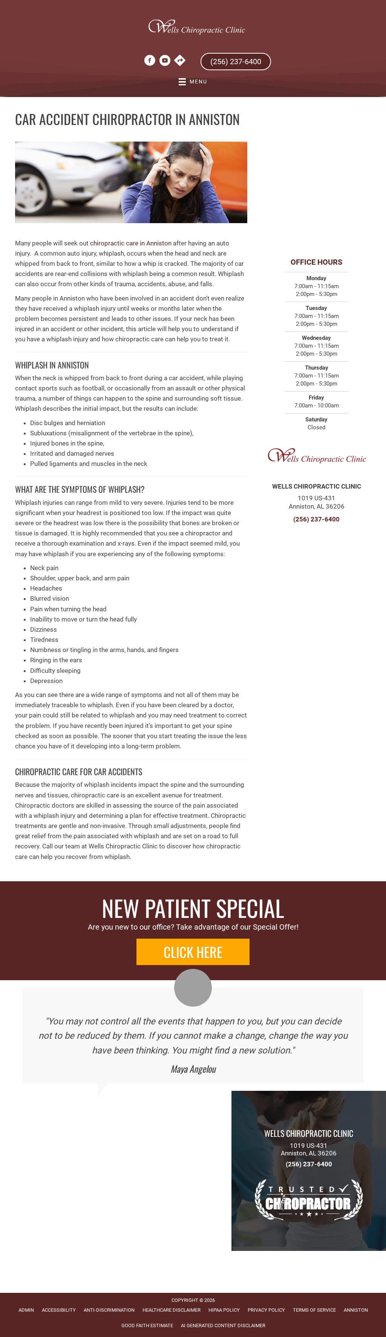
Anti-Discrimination (109, 1310)
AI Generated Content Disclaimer (223, 1325)
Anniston (356, 1310)
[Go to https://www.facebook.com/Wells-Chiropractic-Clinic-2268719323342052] (149, 61)
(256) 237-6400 (316, 519)
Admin (26, 1310)
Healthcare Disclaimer (171, 1310)
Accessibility (59, 1310)
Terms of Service (314, 1310)
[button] (193, 952)
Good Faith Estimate (147, 1325)
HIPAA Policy (224, 1310)
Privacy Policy (266, 1310)
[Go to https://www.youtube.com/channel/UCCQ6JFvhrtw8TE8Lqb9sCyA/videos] (164, 61)
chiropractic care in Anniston (131, 243)
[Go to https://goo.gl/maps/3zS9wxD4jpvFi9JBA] (179, 61)
